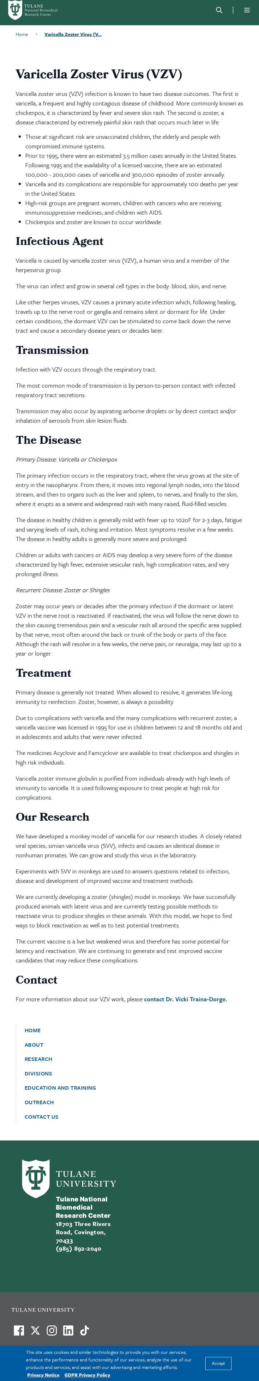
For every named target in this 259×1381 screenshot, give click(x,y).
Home (33, 1030)
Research (38, 1059)
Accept (218, 1363)
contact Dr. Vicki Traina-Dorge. (186, 999)
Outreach (39, 1102)
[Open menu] (247, 10)
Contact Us (42, 1116)
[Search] (219, 10)
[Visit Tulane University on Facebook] (19, 1333)
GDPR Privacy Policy (87, 1374)
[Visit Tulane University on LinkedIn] (68, 1333)
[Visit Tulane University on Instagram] (51, 1333)
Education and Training (60, 1087)
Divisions (38, 1073)
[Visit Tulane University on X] (35, 1333)
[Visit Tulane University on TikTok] (84, 1333)
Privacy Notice (43, 1374)
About (34, 1044)
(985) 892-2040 (78, 1248)
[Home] (41, 10)
